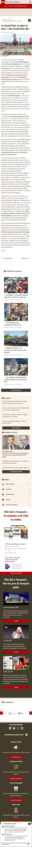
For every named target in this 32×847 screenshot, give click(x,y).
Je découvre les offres (16, 573)
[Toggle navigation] (30, 2)
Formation (8, 489)
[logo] (16, 713)
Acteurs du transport (11, 504)
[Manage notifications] (28, 843)
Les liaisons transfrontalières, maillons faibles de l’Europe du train (15, 380)
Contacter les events (16, 800)
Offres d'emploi (10, 484)
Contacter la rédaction (16, 778)
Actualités (3, 19)
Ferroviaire (9, 19)
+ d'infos (16, 621)
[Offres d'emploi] (29, 484)
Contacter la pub (16, 757)
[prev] (1, 713)
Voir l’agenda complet (16, 471)
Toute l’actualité (16, 428)
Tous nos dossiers (16, 390)
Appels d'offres (10, 494)
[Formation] (29, 489)
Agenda (8, 499)
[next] (30, 713)
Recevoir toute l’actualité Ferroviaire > (18, 6)
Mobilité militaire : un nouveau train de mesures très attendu (15, 350)
